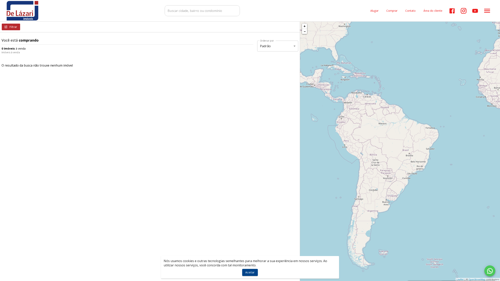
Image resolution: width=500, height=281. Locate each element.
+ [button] (305, 26)
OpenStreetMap (477, 279)
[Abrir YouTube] (475, 10)
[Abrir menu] (487, 10)
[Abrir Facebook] (452, 10)
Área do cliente (432, 10)
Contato (410, 10)
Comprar (391, 10)
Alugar (374, 10)
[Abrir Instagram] (463, 10)
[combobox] (202, 10)
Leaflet (460, 279)
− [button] (305, 31)
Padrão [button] (265, 46)
